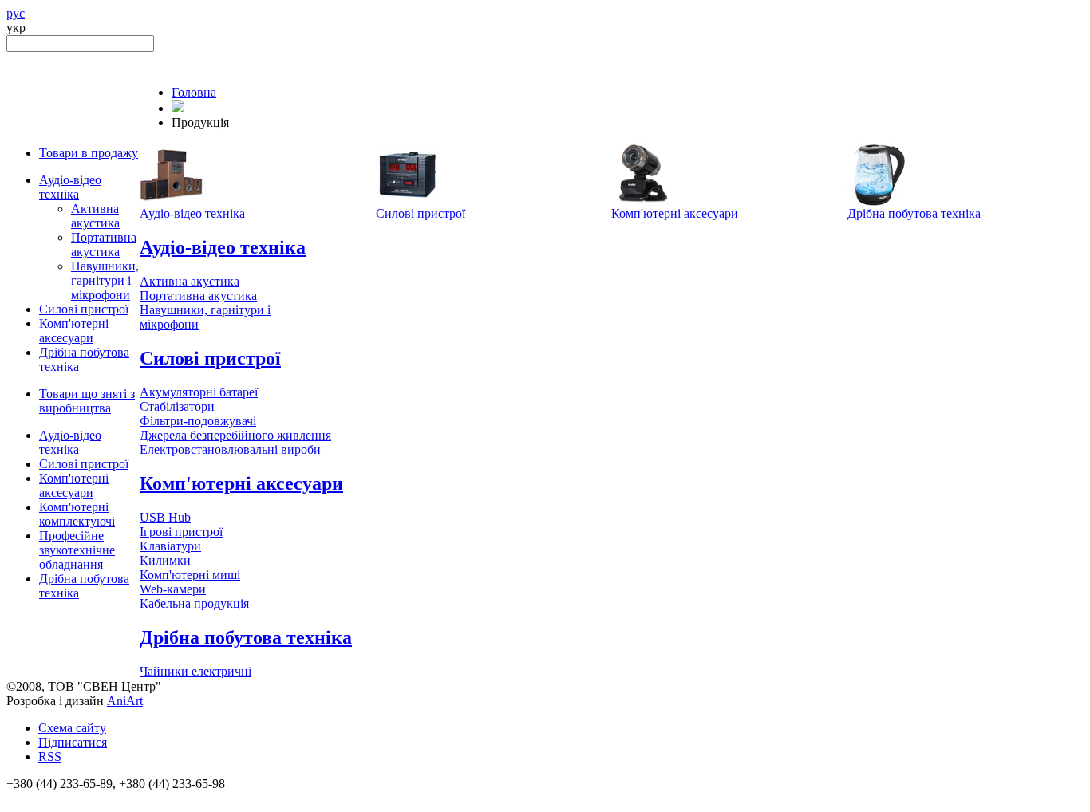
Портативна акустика (103, 244)
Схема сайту (72, 728)
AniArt (125, 701)
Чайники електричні (195, 671)
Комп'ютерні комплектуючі (77, 514)
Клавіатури (170, 546)
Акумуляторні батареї (199, 392)
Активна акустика (95, 216)
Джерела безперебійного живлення (235, 435)
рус (15, 13)
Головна (194, 92)
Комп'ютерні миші (190, 574)
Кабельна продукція (194, 603)
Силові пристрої (83, 309)
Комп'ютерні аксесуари (74, 331)
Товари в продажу (88, 153)
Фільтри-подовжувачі (198, 421)
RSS (49, 756)
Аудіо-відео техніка (70, 187)
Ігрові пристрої (181, 531)
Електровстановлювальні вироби (230, 449)
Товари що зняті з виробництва (87, 401)
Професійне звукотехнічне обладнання (77, 550)
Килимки (165, 560)
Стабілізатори (177, 406)
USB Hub (165, 517)
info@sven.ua (41, 798)
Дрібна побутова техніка (914, 213)
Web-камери (173, 589)
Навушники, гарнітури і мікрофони (105, 280)
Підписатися (72, 742)
